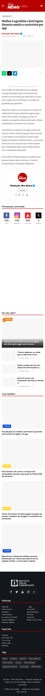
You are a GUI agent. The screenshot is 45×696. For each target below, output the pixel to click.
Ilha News (19, 679)
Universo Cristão (8, 622)
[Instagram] (23, 195)
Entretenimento (33, 612)
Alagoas (7, 426)
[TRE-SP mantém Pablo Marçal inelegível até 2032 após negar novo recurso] (22, 333)
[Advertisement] (22, 291)
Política (8, 319)
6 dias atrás (24, 358)
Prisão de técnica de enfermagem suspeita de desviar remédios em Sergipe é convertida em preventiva (22, 516)
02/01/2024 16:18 (8, 36)
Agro (30, 607)
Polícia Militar (29, 662)
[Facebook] (16, 195)
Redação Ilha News (12, 34)
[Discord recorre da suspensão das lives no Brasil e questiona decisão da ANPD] (9, 382)
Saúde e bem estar (34, 620)
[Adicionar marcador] (40, 73)
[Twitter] (19, 195)
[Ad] (22, 251)
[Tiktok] (34, 592)
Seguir (23, 190)
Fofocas (30, 614)
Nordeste (7, 16)
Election (23, 658)
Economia (31, 609)
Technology (24, 666)
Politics (18, 662)
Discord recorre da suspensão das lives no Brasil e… (30, 380)
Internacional (7, 614)
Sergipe (7, 466)
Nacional (5, 607)
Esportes (30, 617)
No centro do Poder (9, 617)
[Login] (41, 6)
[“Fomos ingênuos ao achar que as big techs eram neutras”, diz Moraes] (9, 356)
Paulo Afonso (7, 609)
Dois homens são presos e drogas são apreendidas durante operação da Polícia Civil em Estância (22, 474)
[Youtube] (27, 195)
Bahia (5, 658)
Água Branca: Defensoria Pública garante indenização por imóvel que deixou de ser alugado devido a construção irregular (20, 558)
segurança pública (10, 666)
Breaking (13, 658)
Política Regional (8, 620)
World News (36, 666)
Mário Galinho (34, 658)
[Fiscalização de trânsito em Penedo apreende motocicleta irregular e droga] (22, 414)
